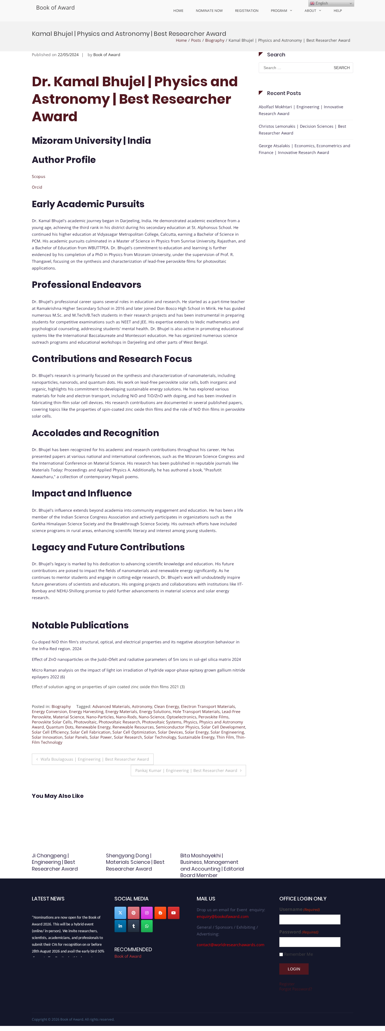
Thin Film (225, 737)
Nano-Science (152, 716)
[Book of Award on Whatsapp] (147, 926)
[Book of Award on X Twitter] (120, 913)
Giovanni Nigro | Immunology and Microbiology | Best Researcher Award (129, 865)
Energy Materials (121, 711)
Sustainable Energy (196, 737)
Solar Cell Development (223, 727)
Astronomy (142, 706)
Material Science (68, 716)
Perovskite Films (213, 716)
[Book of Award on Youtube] (174, 913)
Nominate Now (209, 10)
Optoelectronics (181, 716)
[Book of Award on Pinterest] (134, 913)
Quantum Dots (60, 727)
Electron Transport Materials (208, 706)
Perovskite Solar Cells (52, 722)
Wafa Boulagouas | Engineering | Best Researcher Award (95, 759)
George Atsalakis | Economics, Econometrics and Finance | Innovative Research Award (304, 149)
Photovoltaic (85, 722)
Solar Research (128, 737)
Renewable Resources (133, 727)
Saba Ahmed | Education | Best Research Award (64, 859)
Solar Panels (76, 737)
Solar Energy (197, 732)
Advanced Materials (111, 706)
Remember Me (298, 954)
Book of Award (55, 7)
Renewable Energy (93, 727)
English (321, 3)
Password (298, 932)
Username (299, 909)
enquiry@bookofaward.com (223, 916)
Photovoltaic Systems (162, 722)
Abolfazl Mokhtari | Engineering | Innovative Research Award (301, 110)
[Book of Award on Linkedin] (120, 926)
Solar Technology (160, 737)
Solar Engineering (227, 732)
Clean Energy (166, 706)
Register (287, 983)
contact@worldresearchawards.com (230, 944)
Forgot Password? (295, 989)
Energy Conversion (49, 711)
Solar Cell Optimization (134, 732)
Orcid (37, 187)
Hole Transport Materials (196, 711)
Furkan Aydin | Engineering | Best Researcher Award (212, 859)
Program (279, 10)
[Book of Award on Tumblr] (134, 926)
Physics (190, 722)
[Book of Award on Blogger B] (160, 913)
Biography (214, 40)
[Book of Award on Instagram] (147, 913)
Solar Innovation (47, 737)
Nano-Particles (100, 716)
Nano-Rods (126, 716)
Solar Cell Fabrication (90, 732)
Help (338, 10)
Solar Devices (170, 732)
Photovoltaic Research (119, 722)
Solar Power (101, 737)
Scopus (38, 176)
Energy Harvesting (86, 711)
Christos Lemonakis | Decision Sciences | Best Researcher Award (302, 129)
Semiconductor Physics (177, 727)
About (310, 10)
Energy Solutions (155, 711)
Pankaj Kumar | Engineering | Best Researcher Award (186, 770)
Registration (246, 10)
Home (178, 10)
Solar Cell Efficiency (50, 732)
